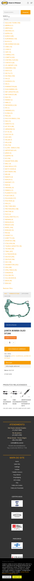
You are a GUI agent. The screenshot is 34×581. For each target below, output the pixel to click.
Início (5, 293)
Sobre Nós (17, 464)
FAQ (17, 483)
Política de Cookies (17, 485)
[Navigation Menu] (31, 3)
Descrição (9, 363)
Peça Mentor (17, 475)
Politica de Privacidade (17, 488)
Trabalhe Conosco (17, 472)
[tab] (17, 362)
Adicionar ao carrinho (17, 349)
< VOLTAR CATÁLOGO (11, 325)
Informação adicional (12, 366)
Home (17, 461)
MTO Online (17, 480)
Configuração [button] (6, 577)
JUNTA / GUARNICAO (17, 356)
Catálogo (17, 467)
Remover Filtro (8, 288)
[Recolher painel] (9, 16)
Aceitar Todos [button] (17, 577)
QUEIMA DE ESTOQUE (14, 293)
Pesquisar (26, 12)
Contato (17, 469)
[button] (28, 301)
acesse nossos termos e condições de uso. (15, 572)
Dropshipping (17, 477)
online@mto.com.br (17, 443)
